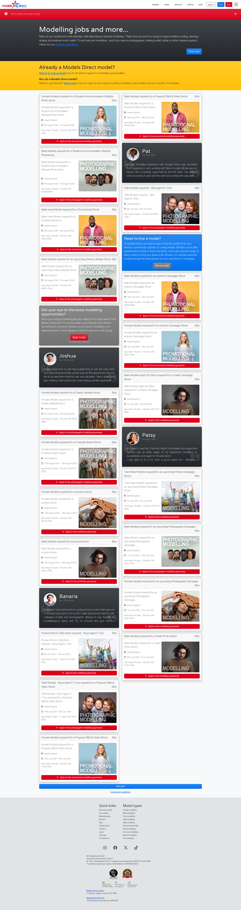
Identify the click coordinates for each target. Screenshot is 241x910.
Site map (102, 835)
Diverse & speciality (130, 826)
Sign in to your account (52, 73)
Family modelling (129, 829)
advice (190, 4)
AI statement (104, 838)
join (229, 4)
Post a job (194, 51)
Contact (102, 829)
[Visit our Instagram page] (105, 848)
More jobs (120, 786)
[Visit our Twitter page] (126, 848)
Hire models (103, 813)
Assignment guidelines (120, 792)
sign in (211, 4)
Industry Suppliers (66, 44)
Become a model (105, 810)
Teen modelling (129, 816)
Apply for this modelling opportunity (80, 532)
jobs (201, 4)
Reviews (102, 819)
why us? (178, 4)
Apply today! (79, 337)
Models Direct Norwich (95, 898)
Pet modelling (128, 838)
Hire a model (162, 265)
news (166, 4)
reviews (155, 4)
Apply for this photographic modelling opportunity (80, 200)
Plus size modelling (130, 832)
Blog (101, 823)
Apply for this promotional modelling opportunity (80, 141)
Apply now (70, 83)
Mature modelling (130, 835)
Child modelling (129, 819)
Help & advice (104, 826)
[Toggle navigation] (236, 5)
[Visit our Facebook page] (115, 848)
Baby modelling (129, 823)
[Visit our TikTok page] (136, 848)
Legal (101, 832)
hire (221, 4)
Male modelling (129, 813)
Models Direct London (95, 891)
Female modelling (130, 810)
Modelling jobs (105, 816)
